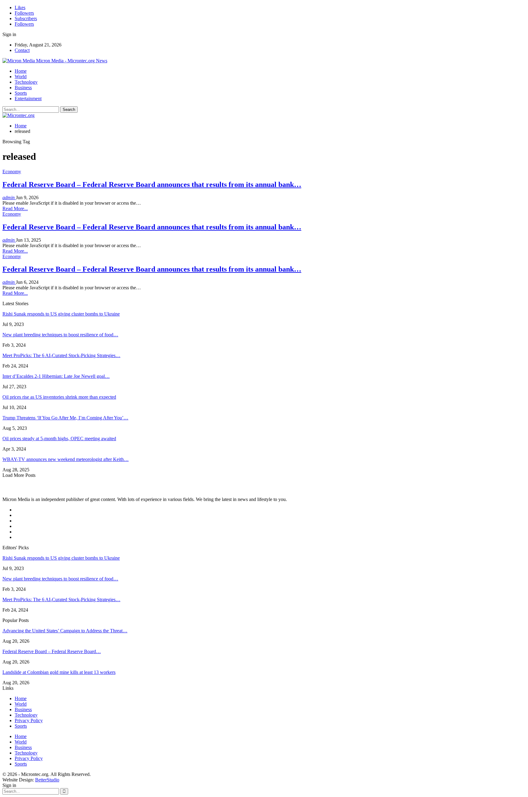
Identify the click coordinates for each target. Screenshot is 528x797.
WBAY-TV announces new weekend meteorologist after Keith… (65, 459)
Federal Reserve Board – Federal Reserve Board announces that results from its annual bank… (151, 184)
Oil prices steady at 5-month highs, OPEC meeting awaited (59, 438)
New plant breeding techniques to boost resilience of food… (60, 334)
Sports (21, 93)
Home (21, 71)
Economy (11, 171)
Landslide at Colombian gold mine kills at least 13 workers (59, 672)
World (21, 76)
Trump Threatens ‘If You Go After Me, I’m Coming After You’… (65, 417)
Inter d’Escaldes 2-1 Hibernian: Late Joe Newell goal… (56, 376)
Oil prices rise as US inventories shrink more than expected (59, 397)
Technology (26, 82)
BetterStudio (47, 779)
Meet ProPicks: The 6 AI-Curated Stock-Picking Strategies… (61, 355)
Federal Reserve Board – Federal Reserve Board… (51, 651)
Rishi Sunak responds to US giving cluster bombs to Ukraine (61, 313)
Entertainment (28, 98)
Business (23, 87)
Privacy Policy (29, 720)
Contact (22, 50)
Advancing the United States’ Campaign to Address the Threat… (64, 630)
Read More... (15, 208)
